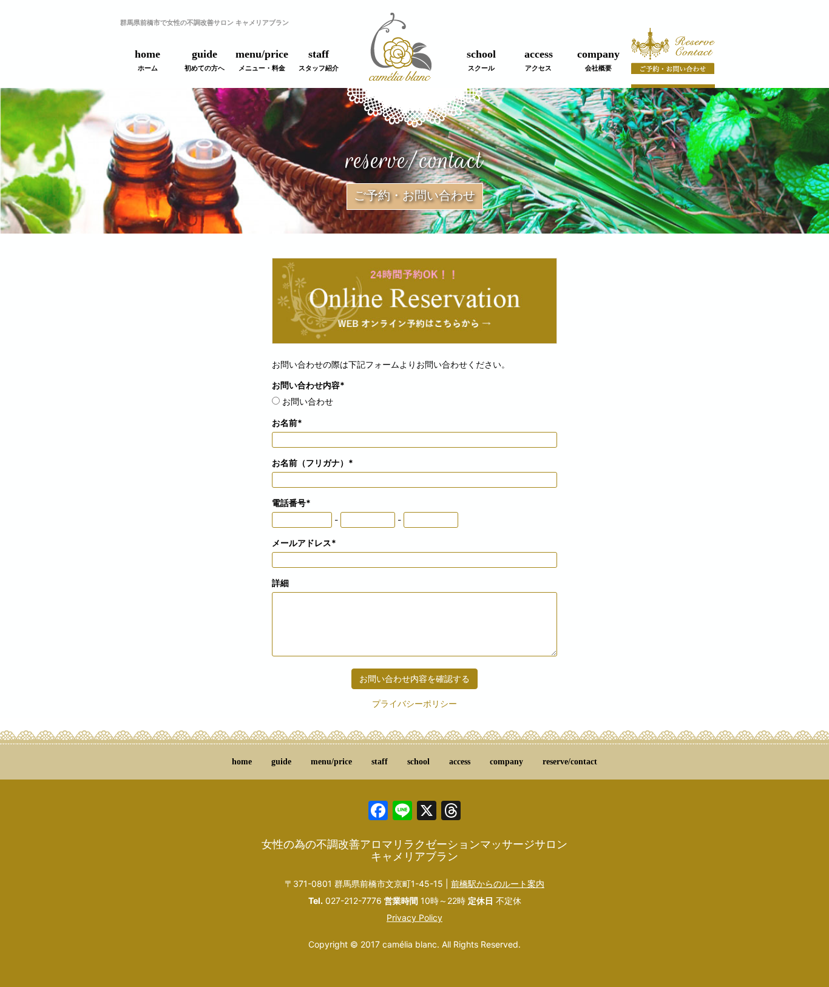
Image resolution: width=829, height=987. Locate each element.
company (598, 60)
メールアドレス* (304, 542)
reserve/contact (570, 761)
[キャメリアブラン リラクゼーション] (400, 53)
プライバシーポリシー (414, 703)
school (481, 60)
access (538, 60)
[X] (426, 812)
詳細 (280, 583)
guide (204, 60)
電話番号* (291, 502)
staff (319, 60)
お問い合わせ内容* (308, 385)
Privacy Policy (414, 917)
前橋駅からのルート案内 (497, 883)
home (147, 60)
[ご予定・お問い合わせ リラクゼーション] (673, 57)
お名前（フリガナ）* (312, 462)
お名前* (287, 422)
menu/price (261, 60)
